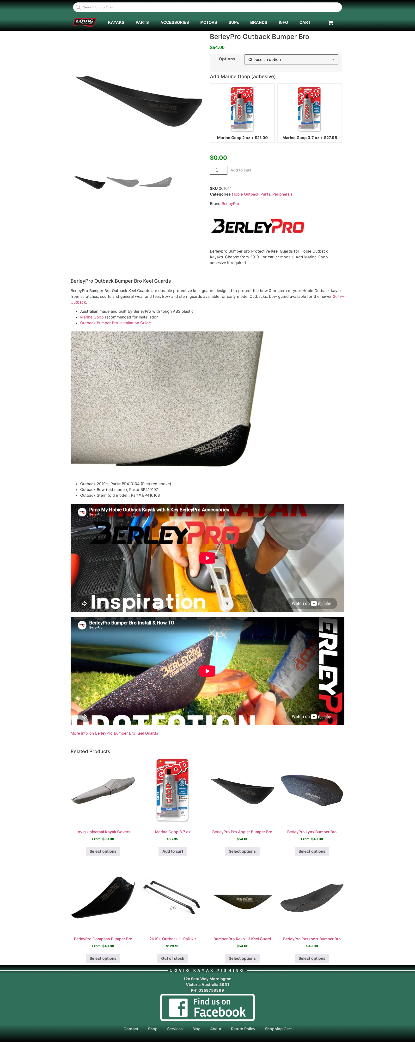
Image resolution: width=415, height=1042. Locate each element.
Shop (153, 1028)
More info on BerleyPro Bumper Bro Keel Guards (114, 733)
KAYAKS (116, 22)
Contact (130, 1028)
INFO (283, 22)
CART (305, 22)
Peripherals (282, 194)
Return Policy (243, 1028)
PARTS (142, 22)
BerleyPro (230, 203)
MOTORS (208, 22)
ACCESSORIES (174, 22)
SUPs (234, 22)
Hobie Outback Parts (251, 194)
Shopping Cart (278, 1028)
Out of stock (172, 958)
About (215, 1028)
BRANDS (258, 22)
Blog (196, 1028)
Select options (103, 851)
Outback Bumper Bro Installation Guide (115, 322)
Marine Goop (92, 317)
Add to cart (240, 170)
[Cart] (330, 22)
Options (227, 59)
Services (175, 1028)
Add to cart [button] (172, 851)
